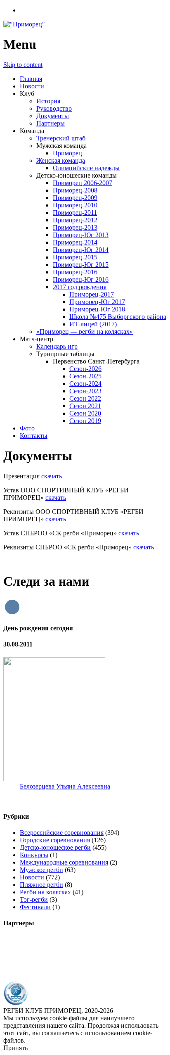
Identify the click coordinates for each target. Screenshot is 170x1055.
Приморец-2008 (75, 190)
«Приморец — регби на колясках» (84, 331)
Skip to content (22, 64)
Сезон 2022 (85, 398)
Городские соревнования (55, 840)
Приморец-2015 (75, 257)
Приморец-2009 (75, 197)
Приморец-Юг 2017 (97, 301)
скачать (51, 476)
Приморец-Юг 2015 (81, 264)
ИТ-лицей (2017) (93, 324)
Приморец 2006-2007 (82, 182)
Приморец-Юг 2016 (81, 279)
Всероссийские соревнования (62, 832)
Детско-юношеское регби (55, 847)
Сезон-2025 (85, 376)
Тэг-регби (34, 899)
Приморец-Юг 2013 (81, 234)
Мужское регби (41, 869)
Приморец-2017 (91, 294)
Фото (27, 428)
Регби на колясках (45, 892)
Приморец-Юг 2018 (97, 309)
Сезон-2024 (85, 383)
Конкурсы (34, 854)
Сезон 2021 (85, 405)
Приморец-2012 (75, 219)
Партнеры (50, 123)
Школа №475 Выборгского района (117, 316)
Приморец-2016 (75, 272)
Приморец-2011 (75, 212)
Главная (31, 78)
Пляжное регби (41, 884)
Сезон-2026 (85, 368)
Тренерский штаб (60, 138)
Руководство (54, 108)
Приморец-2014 (75, 242)
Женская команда (60, 160)
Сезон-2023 (85, 390)
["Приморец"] (24, 24)
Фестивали (35, 906)
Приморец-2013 (75, 227)
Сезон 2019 (85, 420)
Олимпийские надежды (86, 167)
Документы (52, 115)
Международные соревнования (64, 862)
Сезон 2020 (85, 413)
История (48, 101)
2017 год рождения (79, 286)
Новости (32, 86)
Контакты (33, 435)
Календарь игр (57, 346)
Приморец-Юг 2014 (81, 249)
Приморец (67, 153)
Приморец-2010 (75, 205)
